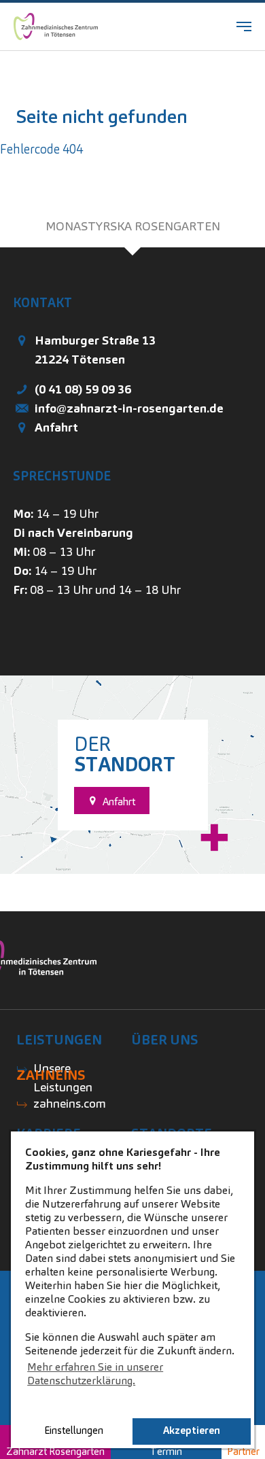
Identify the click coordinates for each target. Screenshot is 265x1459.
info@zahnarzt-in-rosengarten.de (129, 408)
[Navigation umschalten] (243, 26)
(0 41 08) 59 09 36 (83, 389)
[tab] (132, 226)
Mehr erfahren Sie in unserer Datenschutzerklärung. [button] (95, 1374)
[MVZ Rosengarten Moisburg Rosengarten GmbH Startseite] (56, 26)
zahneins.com (69, 1103)
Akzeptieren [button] (191, 1430)
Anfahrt (56, 427)
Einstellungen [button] (73, 1430)
